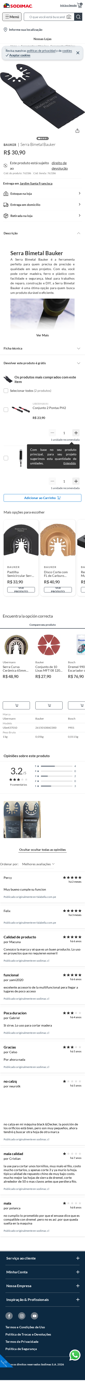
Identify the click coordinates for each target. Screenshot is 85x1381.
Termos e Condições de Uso (25, 1327)
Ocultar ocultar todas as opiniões (42, 849)
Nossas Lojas (42, 39)
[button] (54, 17)
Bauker (10, 145)
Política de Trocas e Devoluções (28, 1334)
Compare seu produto (42, 624)
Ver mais (42, 335)
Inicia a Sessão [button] (68, 5)
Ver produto (21, 589)
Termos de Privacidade (21, 1341)
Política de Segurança (21, 1349)
